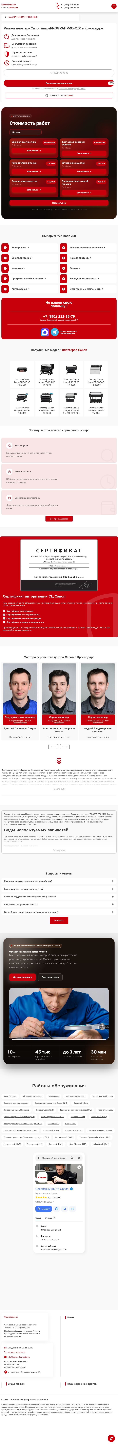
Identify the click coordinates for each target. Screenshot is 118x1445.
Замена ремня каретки (24, 181)
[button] (53, 746)
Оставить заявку (22, 977)
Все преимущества (59, 519)
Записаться (32, 150)
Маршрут (46, 1209)
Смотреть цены (50, 977)
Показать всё (59, 203)
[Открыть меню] (114, 6)
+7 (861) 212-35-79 (70, 4)
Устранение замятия (73, 162)
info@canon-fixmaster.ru (19, 1357)
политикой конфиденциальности (72, 89)
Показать (59, 920)
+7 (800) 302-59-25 (70, 7)
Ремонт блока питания (24, 162)
